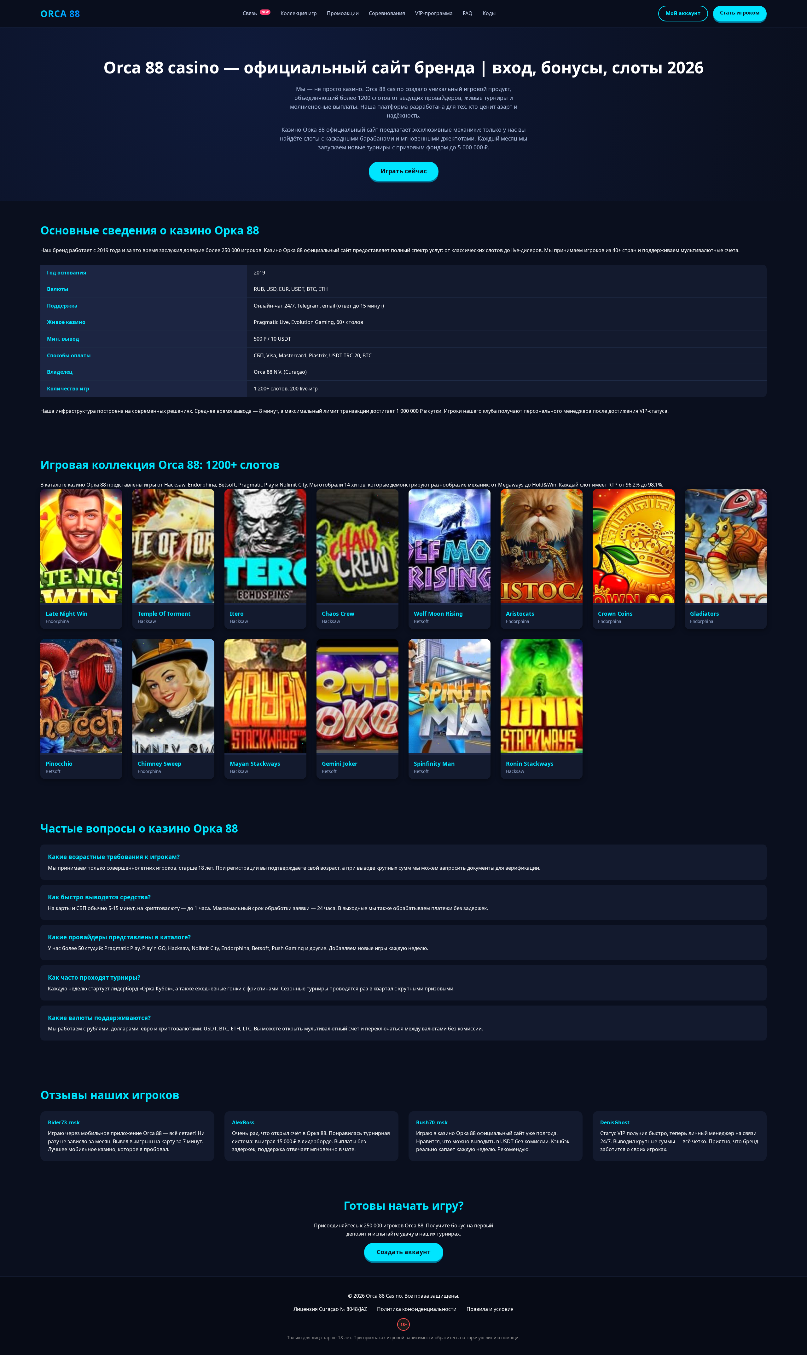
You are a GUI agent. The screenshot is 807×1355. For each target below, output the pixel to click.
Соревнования (387, 13)
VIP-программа (434, 13)
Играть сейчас (403, 171)
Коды (489, 13)
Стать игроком (740, 12)
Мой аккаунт (683, 13)
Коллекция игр (299, 13)
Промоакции (343, 13)
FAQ (468, 13)
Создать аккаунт (404, 1252)
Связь (256, 13)
